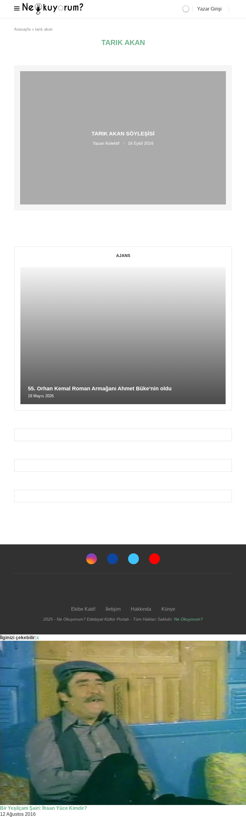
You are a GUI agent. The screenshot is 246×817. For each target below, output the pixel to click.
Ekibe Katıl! (83, 609)
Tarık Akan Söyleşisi (123, 134)
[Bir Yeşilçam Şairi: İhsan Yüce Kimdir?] (123, 723)
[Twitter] (133, 558)
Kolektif (112, 143)
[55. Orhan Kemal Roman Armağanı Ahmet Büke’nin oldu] (123, 335)
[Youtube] (154, 558)
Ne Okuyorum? (188, 619)
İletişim (113, 609)
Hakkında (141, 609)
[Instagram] (91, 558)
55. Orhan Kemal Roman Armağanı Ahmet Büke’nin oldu (100, 389)
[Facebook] (112, 558)
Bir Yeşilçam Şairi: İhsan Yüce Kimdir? (43, 808)
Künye (168, 609)
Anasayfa (22, 29)
